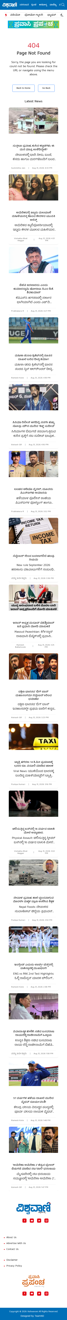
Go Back (46, 88)
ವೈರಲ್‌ (55, 5)
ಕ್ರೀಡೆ (26, 5)
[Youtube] (32, 1220)
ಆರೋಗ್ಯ (36, 5)
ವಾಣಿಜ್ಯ (45, 5)
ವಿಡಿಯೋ (15, 15)
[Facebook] (24, 1220)
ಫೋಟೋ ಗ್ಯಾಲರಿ (34, 15)
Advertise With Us (16, 1243)
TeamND (39, 1316)
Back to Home (23, 88)
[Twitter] (39, 1220)
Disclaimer (12, 1260)
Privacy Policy (14, 1266)
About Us (11, 1237)
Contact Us (12, 1249)
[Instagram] (46, 1220)
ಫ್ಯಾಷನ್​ (51, 15)
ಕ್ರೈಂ (62, 15)
